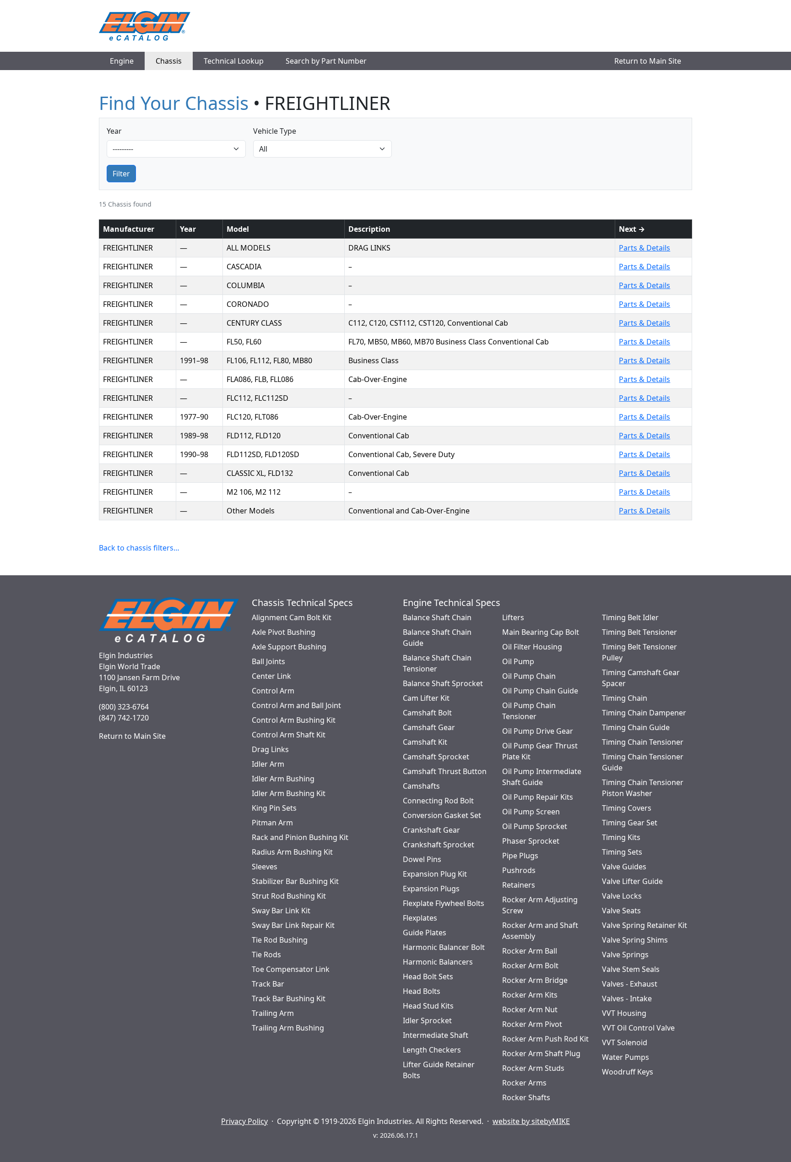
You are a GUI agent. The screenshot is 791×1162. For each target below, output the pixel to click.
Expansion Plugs (431, 889)
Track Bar (268, 984)
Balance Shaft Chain (437, 617)
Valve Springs (625, 954)
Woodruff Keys (627, 1072)
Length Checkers (432, 1050)
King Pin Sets (274, 808)
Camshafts (421, 786)
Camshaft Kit (425, 742)
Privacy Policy (244, 1121)
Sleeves (264, 867)
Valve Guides (624, 867)
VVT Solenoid (624, 1042)
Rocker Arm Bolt (530, 965)
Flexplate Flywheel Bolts (443, 903)
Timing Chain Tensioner (642, 742)
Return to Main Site (647, 61)
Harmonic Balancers (438, 962)
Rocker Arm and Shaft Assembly (540, 930)
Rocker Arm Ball (529, 951)
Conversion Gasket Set (442, 815)
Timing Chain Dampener (644, 713)
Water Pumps (625, 1057)
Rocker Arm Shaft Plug (541, 1053)
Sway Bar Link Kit (281, 911)
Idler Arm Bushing (283, 779)
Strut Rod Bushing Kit (289, 896)
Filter (121, 174)
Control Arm (273, 691)
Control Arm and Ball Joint (296, 705)
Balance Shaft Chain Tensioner (437, 663)
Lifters (513, 617)
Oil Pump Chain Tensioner (529, 710)
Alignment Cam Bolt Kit (291, 617)
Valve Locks (622, 896)
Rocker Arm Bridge (535, 980)
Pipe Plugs (520, 856)
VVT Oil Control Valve (638, 1028)
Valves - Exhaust (629, 984)
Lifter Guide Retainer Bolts (439, 1069)
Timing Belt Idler (630, 617)
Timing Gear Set (629, 823)
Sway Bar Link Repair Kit (293, 925)
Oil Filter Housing (532, 647)
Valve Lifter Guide (632, 881)
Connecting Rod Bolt (438, 801)
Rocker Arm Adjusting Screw (540, 905)
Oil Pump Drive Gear (537, 731)
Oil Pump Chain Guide (540, 691)
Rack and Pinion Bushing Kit (300, 837)
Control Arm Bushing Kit (294, 720)
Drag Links (270, 749)
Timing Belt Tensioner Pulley (639, 652)
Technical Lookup (234, 61)
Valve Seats (621, 911)
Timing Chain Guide (636, 727)
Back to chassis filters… (139, 548)
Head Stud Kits (428, 1006)
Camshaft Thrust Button (445, 771)
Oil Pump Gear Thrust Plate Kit (540, 751)
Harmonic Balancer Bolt (444, 947)
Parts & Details (644, 248)
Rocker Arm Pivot (532, 1024)
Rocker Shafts (526, 1097)
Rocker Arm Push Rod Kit (545, 1039)
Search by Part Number (326, 61)
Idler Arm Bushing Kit (288, 793)
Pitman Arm (272, 823)
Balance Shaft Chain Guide (437, 637)
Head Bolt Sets (428, 976)
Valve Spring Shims (635, 940)
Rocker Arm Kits (530, 995)
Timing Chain (624, 698)
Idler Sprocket (427, 1020)
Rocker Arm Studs (533, 1068)
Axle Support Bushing (289, 647)
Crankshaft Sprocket (438, 845)
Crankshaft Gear (431, 830)
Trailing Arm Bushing (288, 1028)
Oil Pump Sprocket (534, 826)
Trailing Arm (273, 1013)
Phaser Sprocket (530, 841)
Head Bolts (421, 991)
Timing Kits (621, 837)
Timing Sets (622, 852)
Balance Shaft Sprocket (443, 683)
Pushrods (519, 870)
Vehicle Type (274, 131)
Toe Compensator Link (291, 969)
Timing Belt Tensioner (639, 632)
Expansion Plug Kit (435, 874)
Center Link (271, 676)
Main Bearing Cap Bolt (540, 632)
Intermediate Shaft (435, 1035)
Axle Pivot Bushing (283, 632)
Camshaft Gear (429, 727)
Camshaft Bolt (427, 713)
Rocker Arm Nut (530, 1009)
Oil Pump (518, 661)
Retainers (518, 885)
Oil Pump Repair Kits (537, 797)
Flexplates (420, 918)
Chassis (169, 61)
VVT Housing (624, 1013)
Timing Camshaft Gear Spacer (641, 677)
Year (114, 131)
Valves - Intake (627, 998)
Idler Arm (268, 764)
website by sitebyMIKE (531, 1121)
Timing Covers (626, 808)
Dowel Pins (422, 859)
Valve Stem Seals (631, 969)
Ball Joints (268, 661)
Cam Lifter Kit (426, 698)
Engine (122, 61)
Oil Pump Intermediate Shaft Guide (541, 776)
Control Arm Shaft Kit (288, 735)
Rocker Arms (524, 1083)
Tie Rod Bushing (280, 940)
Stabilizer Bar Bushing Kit (295, 881)
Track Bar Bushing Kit (288, 998)
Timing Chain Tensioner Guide (642, 762)
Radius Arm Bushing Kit (292, 852)
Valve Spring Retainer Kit (644, 925)
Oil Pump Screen (531, 812)
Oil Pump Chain (529, 676)
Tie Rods (266, 954)
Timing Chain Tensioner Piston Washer (642, 787)
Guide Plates (424, 932)
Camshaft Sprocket (436, 757)
